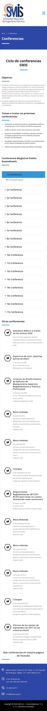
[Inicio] (13, 13)
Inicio (3, 33)
